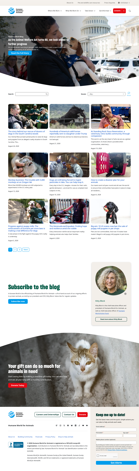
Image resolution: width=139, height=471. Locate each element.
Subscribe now (18, 301)
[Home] (15, 414)
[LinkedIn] (75, 425)
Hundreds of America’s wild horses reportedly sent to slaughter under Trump (68, 132)
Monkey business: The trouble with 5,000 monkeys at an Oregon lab (26, 181)
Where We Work (54, 11)
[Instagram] (60, 425)
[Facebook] (68, 425)
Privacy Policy (50, 437)
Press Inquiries (109, 3)
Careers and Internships (47, 414)
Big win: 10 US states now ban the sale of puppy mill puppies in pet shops (109, 227)
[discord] (87, 425)
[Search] (128, 10)
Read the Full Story (20, 53)
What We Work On (72, 11)
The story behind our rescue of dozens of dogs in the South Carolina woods (26, 132)
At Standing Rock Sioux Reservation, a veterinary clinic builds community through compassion (110, 133)
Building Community (25, 437)
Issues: (83, 94)
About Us (70, 3)
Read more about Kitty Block (111, 319)
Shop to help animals (65, 437)
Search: (11, 94)
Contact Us (69, 414)
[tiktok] (79, 425)
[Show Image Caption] (137, 70)
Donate (117, 11)
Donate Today (17, 385)
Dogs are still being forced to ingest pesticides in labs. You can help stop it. (67, 181)
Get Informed (104, 11)
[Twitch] (56, 425)
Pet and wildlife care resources (89, 3)
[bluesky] (72, 425)
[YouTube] (83, 425)
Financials (38, 437)
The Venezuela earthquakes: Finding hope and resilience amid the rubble (68, 227)
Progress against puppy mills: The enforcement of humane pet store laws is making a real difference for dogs (26, 228)
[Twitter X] (64, 425)
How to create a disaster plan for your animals (108, 181)
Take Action (89, 11)
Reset (129, 95)
